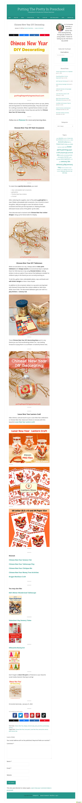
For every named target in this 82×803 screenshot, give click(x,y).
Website (9, 775)
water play (64, 172)
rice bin (66, 157)
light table (64, 147)
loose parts (27, 729)
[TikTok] (43, 715)
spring (65, 169)
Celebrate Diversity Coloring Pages (63, 89)
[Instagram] (26, 715)
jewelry (69, 144)
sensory (11, 727)
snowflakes (59, 169)
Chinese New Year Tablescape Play (21, 564)
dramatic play (31, 726)
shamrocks (63, 167)
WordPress (52, 795)
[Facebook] (14, 715)
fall (70, 142)
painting (64, 150)
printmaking (66, 155)
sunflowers (59, 171)
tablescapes (63, 171)
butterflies (65, 138)
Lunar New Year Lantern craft (24, 422)
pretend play (46, 726)
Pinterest (22, 120)
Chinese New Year (19, 726)
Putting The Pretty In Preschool (41, 9)
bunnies (61, 138)
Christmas (60, 140)
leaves (71, 144)
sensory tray (14, 731)
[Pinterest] (37, 715)
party (36, 726)
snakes (70, 167)
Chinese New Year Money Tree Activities (24, 572)
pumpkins (61, 157)
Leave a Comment (39, 28)
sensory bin (41, 729)
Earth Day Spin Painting (61, 81)
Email (9, 768)
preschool (40, 726)
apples (57, 138)
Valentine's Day (69, 171)
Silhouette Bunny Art (17, 648)
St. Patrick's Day (69, 169)
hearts (62, 144)
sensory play (61, 164)
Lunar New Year (34, 729)
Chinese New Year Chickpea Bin (20, 568)
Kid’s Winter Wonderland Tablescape (22, 593)
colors (72, 139)
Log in (56, 795)
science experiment (65, 159)
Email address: (65, 52)
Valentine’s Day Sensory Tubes (20, 620)
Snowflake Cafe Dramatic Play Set (63, 103)
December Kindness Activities (62, 112)
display (25, 726)
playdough (64, 152)
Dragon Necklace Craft (17, 577)
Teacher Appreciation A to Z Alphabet (64, 71)
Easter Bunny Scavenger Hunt (62, 84)
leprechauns (60, 147)
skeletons (67, 167)
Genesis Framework (44, 795)
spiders (62, 169)
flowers (58, 144)
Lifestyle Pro (36, 795)
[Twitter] (20, 715)
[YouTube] (32, 715)
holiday (65, 144)
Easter (68, 142)
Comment (10, 743)
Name (9, 761)
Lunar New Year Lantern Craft (62, 93)
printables (62, 155)
